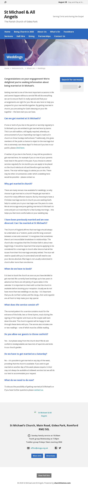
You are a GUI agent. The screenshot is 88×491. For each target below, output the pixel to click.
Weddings (15, 57)
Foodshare (69, 32)
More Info (37, 456)
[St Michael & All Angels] (44, 416)
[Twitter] (60, 448)
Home (7, 32)
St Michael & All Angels (19, 14)
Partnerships (44, 36)
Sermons (8, 36)
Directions (50, 456)
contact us (38, 390)
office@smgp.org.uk (39, 448)
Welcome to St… (18, 68)
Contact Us (59, 36)
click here (20, 148)
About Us (41, 32)
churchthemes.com (62, 483)
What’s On (55, 32)
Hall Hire (21, 36)
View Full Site (44, 475)
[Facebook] (56, 448)
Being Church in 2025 (24, 32)
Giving (32, 36)
